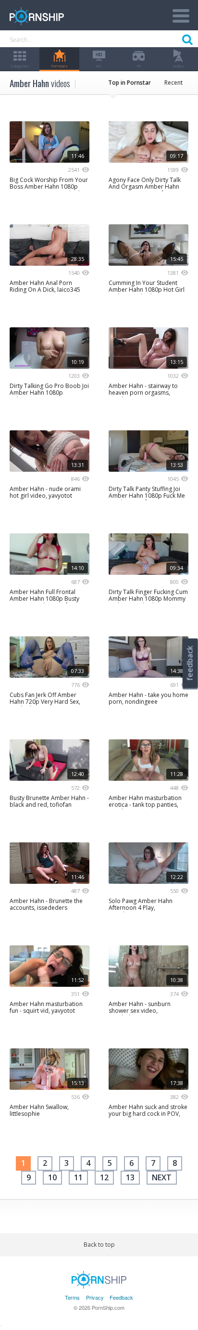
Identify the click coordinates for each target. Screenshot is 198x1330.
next (162, 1177)
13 (130, 1177)
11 (78, 1177)
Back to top (99, 1244)
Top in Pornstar (129, 82)
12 (104, 1177)
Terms (72, 1297)
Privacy (95, 1297)
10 (52, 1177)
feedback (190, 663)
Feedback (121, 1297)
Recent (173, 82)
